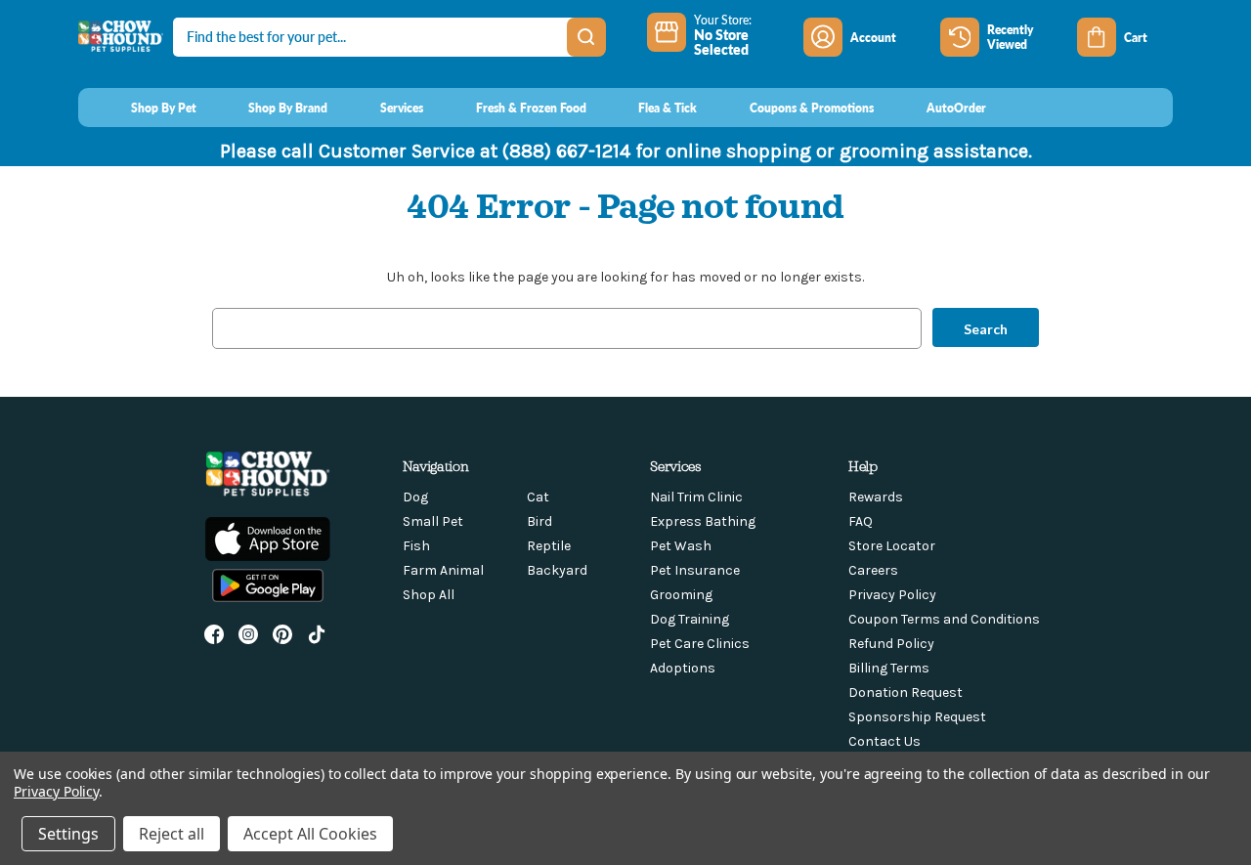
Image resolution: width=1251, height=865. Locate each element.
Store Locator (891, 546)
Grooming (681, 594)
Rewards (875, 497)
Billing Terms (888, 668)
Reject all (171, 833)
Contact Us (884, 741)
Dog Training (689, 619)
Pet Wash (681, 546)
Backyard (557, 570)
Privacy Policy (892, 594)
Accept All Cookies (310, 833)
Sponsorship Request (917, 717)
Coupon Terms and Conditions (944, 619)
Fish (416, 546)
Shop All (428, 594)
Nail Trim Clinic (696, 497)
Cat (538, 497)
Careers (873, 570)
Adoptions (682, 668)
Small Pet (433, 521)
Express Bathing (702, 521)
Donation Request (905, 692)
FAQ (860, 521)
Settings (68, 833)
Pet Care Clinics (700, 643)
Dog (415, 497)
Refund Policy (891, 643)
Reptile (549, 546)
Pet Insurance (695, 570)
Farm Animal (443, 570)
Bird (539, 521)
